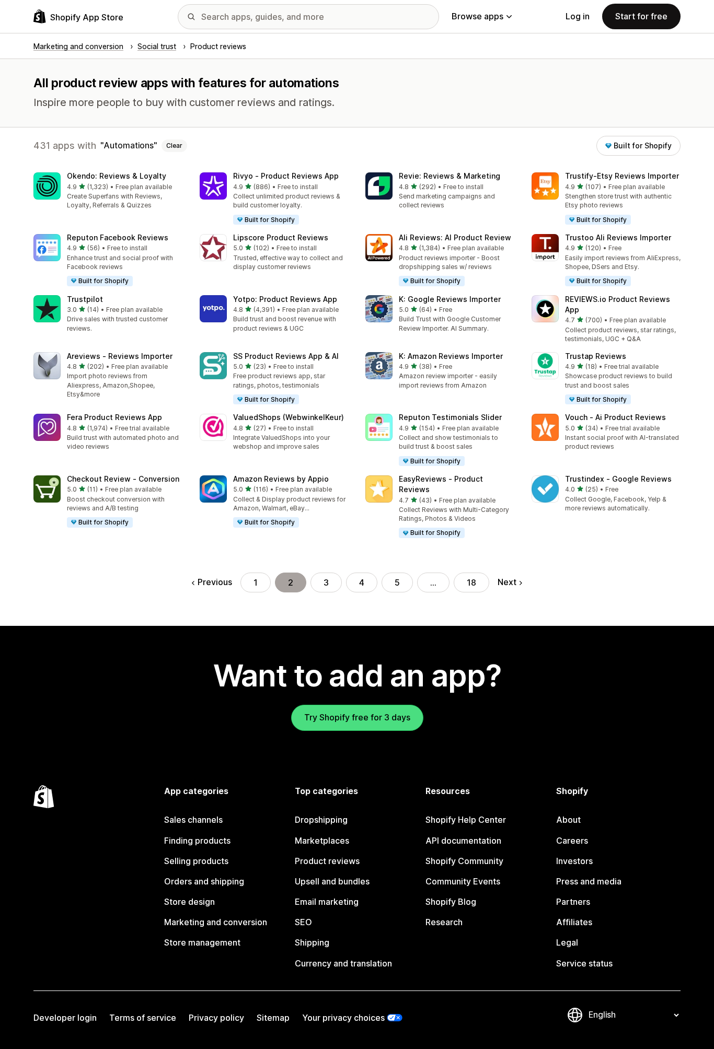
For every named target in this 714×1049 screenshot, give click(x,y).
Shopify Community (464, 861)
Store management (202, 942)
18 (471, 582)
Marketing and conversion (215, 922)
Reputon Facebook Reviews (117, 237)
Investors (574, 861)
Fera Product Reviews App (114, 417)
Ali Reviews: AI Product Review (455, 237)
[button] (108, 191)
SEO (303, 922)
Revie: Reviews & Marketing (449, 175)
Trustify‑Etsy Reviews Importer (622, 175)
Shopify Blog (450, 901)
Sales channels (193, 819)
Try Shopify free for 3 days (357, 717)
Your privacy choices (343, 1017)
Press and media (588, 881)
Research (444, 922)
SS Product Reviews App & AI (286, 356)
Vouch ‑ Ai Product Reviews (615, 417)
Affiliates (574, 922)
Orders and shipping (204, 881)
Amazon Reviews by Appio (281, 478)
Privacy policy (216, 1017)
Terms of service (142, 1017)
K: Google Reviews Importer (450, 299)
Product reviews (327, 861)
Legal (567, 942)
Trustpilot (85, 299)
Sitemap (273, 1017)
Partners (573, 901)
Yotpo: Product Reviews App (285, 299)
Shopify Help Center (465, 819)
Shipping (312, 942)
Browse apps (477, 16)
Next (507, 582)
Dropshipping (321, 819)
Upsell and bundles (332, 881)
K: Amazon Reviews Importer (451, 356)
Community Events (462, 881)
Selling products (196, 861)
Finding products (197, 840)
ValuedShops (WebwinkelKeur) (288, 417)
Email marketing (327, 901)
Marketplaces (322, 840)
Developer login (65, 1017)
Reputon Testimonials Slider (450, 417)
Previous (215, 582)
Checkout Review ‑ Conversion (123, 478)
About (568, 819)
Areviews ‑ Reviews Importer (119, 356)
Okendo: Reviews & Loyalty (116, 175)
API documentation (463, 840)
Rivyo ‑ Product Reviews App (286, 175)
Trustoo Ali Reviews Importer (618, 237)
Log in (578, 16)
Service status (584, 963)
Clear (174, 145)
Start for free (641, 16)
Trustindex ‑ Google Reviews (618, 478)
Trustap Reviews (595, 356)
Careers (572, 840)
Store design (189, 901)
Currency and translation (343, 963)
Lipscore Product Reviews (280, 237)
